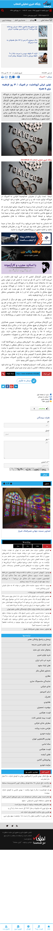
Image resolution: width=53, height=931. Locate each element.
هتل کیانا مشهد (44, 665)
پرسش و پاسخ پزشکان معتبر (39, 639)
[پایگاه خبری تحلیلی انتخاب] (47, 4)
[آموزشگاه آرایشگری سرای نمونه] (26, 267)
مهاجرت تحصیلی (43, 707)
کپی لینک (46, 373)
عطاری (47, 676)
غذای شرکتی (45, 686)
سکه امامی (46, 744)
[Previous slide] (11, 483)
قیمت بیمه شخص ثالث (41, 717)
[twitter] (3, 386)
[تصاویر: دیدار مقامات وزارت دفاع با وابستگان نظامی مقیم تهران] (26, 508)
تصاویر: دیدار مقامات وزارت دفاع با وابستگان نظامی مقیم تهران (28, 532)
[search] (2, 11)
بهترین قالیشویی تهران (41, 738)
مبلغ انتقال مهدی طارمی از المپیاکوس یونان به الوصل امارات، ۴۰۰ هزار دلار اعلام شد (25, 778)
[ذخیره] (10, 77)
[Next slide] (4, 483)
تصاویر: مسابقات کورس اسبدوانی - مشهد (35, 800)
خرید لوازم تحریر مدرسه (41, 644)
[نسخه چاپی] (2, 77)
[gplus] (12, 386)
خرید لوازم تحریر (43, 655)
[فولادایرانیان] (26, 238)
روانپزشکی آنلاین (43, 759)
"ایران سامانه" (17, 842)
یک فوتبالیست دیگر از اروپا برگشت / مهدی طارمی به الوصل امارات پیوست (25, 791)
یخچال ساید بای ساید (41, 649)
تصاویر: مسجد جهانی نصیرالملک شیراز (36, 629)
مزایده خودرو (45, 733)
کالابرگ (47, 697)
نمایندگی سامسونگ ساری (40, 681)
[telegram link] (12, 826)
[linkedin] (16, 386)
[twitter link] (7, 826)
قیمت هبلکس (44, 712)
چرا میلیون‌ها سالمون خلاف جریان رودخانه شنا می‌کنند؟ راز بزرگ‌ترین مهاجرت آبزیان (22, 28)
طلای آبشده (45, 754)
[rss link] (17, 826)
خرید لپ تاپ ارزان (43, 660)
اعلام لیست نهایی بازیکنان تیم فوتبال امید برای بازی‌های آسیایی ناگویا (25, 796)
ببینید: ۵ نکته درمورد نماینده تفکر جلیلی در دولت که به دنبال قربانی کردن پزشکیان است (25, 587)
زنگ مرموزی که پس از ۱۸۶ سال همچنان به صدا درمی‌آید (22, 41)
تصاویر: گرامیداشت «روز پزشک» (38, 592)
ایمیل (47, 430)
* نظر (47, 439)
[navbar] (50, 10)
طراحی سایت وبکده (42, 728)
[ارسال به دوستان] (6, 77)
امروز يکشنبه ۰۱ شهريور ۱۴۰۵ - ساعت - (35, 10)
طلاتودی (47, 702)
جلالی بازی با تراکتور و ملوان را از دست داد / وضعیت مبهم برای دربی (26, 816)
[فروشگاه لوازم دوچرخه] (26, 253)
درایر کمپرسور (45, 691)
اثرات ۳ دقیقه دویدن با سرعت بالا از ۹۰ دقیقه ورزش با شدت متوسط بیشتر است (22, 54)
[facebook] (7, 386)
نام (48, 421)
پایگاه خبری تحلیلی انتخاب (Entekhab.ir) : (36, 160)
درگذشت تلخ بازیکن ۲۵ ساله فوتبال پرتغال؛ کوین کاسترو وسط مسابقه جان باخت (25, 784)
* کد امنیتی (45, 462)
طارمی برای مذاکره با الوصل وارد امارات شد (35, 812)
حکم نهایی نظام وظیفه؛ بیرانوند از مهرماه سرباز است (32, 804)
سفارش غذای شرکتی (42, 723)
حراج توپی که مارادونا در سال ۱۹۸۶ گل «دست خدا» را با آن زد (28, 808)
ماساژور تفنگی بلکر (43, 670)
